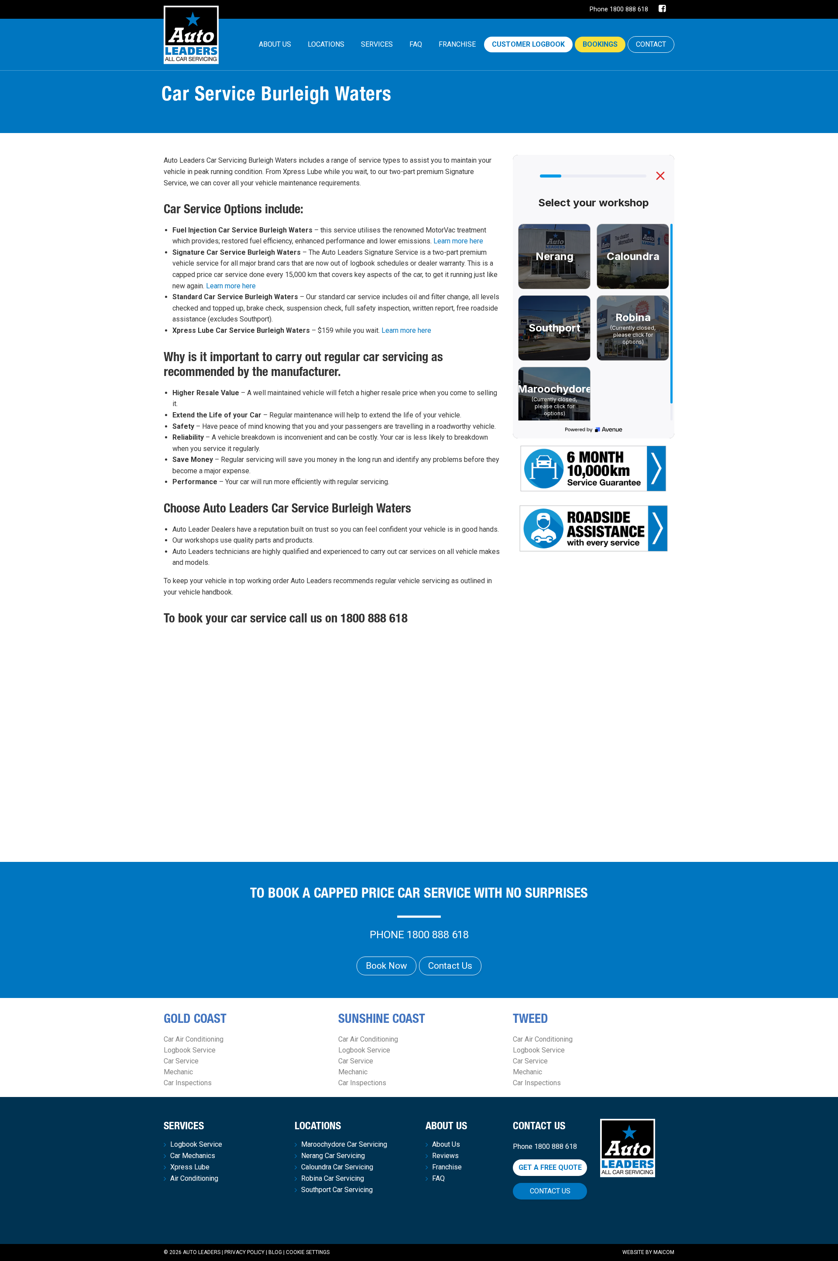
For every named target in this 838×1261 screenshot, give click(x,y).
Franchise (457, 44)
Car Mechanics (192, 1155)
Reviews (445, 1155)
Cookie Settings (308, 1252)
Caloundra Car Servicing (337, 1167)
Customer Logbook (528, 44)
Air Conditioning (194, 1178)
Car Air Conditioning (193, 1039)
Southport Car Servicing (337, 1189)
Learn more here (458, 241)
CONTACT (651, 44)
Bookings (600, 44)
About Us (275, 44)
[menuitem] (275, 44)
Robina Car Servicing (332, 1178)
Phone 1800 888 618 (619, 9)
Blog (275, 1252)
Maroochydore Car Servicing (344, 1144)
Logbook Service (190, 1050)
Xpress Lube (190, 1167)
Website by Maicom (648, 1252)
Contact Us (450, 965)
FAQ (415, 44)
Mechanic (178, 1072)
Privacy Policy (244, 1252)
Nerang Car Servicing (333, 1155)
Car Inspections (188, 1083)
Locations (326, 44)
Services (377, 44)
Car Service (181, 1061)
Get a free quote (550, 1167)
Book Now (386, 965)
